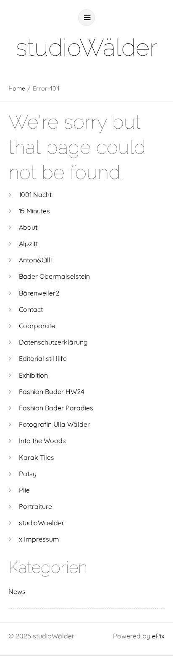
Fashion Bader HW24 (51, 391)
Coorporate (37, 326)
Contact (31, 309)
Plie (24, 490)
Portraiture (35, 506)
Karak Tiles (36, 457)
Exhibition (33, 375)
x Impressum (39, 539)
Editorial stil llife (43, 358)
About (28, 227)
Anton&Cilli (35, 260)
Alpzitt (28, 243)
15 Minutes (34, 211)
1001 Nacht (35, 194)
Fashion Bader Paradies (56, 408)
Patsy (28, 473)
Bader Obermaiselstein (54, 276)
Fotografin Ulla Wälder (54, 424)
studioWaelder (41, 523)
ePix (158, 636)
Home (16, 88)
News (17, 591)
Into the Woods (42, 440)
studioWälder (86, 47)
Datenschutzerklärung (53, 342)
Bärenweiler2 (39, 293)
